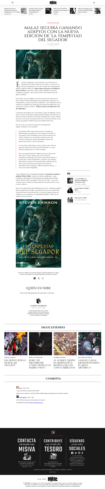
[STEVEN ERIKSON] (16, 23)
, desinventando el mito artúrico (88, 364)
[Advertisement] (78, 145)
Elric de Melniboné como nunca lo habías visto (40, 364)
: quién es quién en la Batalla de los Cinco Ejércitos (64, 364)
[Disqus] (53, 404)
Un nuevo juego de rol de (15, 363)
